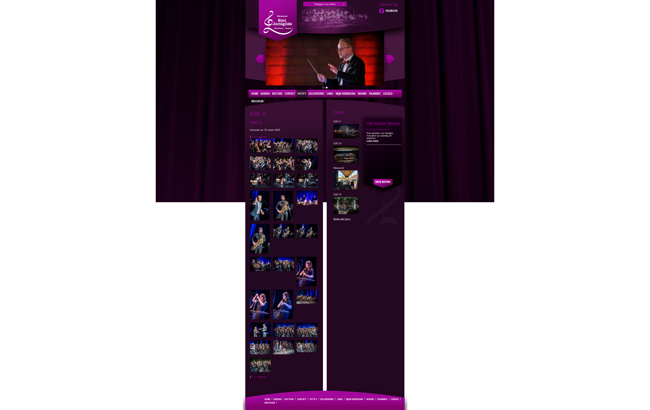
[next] (389, 59)
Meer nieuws (383, 182)
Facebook (392, 11)
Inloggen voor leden (325, 4)
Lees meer (372, 140)
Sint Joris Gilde (278, 22)
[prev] (260, 59)
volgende (262, 136)
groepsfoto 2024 (323, 87)
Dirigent (326, 87)
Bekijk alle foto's (342, 219)
